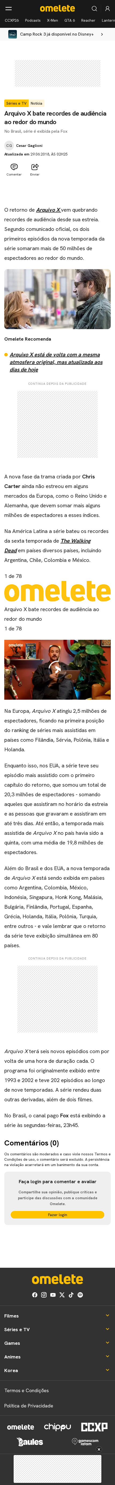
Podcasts (33, 20)
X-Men (52, 20)
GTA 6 (69, 20)
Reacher (88, 20)
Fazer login (57, 1214)
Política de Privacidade (28, 1406)
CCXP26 (12, 20)
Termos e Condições (26, 1390)
